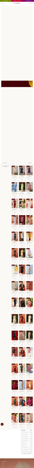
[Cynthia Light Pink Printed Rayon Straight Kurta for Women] (22, 203)
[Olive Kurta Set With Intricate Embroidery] (22, 368)
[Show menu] (1, 3)
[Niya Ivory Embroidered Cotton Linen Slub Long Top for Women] (29, 203)
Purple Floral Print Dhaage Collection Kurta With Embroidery (25, 436)
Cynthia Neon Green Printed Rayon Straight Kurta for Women (25, 440)
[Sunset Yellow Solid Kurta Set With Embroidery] (29, 236)
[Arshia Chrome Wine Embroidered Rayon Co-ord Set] (15, 368)
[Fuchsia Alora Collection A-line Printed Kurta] (15, 170)
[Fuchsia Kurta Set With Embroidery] (15, 203)
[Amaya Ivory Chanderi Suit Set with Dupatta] (15, 319)
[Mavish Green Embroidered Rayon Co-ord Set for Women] (15, 401)
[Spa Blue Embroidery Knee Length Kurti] (22, 236)
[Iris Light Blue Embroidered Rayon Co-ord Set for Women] (15, 187)
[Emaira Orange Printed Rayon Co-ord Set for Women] (29, 286)
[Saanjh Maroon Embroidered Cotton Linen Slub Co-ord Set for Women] (15, 385)
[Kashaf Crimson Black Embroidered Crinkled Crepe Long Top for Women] (22, 286)
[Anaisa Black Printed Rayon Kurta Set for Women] (22, 269)
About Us (18, 463)
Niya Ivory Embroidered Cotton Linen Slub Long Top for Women (25, 449)
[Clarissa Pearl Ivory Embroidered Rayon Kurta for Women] (29, 418)
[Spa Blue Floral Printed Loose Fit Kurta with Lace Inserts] (22, 385)
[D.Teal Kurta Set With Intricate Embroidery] (22, 418)
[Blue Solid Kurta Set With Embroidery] (15, 302)
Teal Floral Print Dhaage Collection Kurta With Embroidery (24, 434)
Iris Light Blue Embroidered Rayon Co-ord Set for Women (25, 438)
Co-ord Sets (2, 463)
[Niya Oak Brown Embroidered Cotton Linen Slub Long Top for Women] (29, 220)
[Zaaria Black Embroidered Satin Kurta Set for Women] (15, 253)
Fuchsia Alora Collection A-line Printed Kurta (25, 432)
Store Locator (19, 466)
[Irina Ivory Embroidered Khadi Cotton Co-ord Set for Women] (29, 385)
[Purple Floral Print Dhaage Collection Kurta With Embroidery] (29, 170)
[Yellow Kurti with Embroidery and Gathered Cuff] (15, 269)
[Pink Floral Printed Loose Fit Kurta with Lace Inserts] (29, 269)
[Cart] (32, 3)
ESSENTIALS (6, 0)
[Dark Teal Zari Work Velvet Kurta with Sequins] (15, 335)
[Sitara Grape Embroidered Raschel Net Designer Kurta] (29, 401)
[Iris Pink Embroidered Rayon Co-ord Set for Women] (22, 220)
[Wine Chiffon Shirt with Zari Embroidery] (22, 302)
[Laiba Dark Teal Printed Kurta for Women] (22, 401)
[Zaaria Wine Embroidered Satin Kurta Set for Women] (22, 319)
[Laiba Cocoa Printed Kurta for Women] (22, 352)
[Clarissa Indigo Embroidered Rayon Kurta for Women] (15, 236)
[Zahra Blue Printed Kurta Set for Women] (22, 335)
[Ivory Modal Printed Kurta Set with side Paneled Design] (15, 286)
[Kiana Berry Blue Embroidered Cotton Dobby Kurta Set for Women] (15, 220)
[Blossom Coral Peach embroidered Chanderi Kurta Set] (22, 253)
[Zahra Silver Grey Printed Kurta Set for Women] (29, 253)
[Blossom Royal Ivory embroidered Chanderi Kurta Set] (29, 319)
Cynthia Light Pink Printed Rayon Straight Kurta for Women (25, 447)
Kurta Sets (2, 464)
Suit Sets (2, 466)
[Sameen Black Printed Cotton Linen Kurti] (15, 352)
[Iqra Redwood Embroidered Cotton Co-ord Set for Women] (15, 418)
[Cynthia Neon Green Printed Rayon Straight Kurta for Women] (22, 187)
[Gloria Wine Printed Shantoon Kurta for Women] (29, 368)
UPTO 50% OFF (28, 0)
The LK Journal (19, 464)
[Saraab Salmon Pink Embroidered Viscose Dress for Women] (29, 187)
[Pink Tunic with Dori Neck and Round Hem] (29, 352)
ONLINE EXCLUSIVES (17, 0)
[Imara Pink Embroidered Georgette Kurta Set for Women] (29, 302)
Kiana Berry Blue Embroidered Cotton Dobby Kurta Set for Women (25, 451)
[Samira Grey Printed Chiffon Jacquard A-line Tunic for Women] (29, 335)
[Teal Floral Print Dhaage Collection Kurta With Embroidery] (22, 170)
